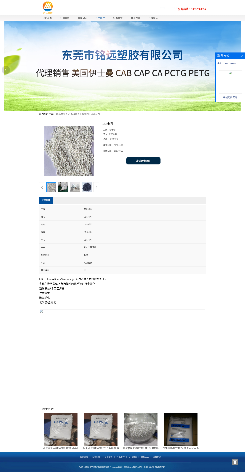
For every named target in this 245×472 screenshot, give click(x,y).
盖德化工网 (149, 467)
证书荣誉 (117, 18)
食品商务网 (160, 467)
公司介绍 (65, 18)
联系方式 (135, 18)
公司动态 (82, 18)
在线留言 (153, 18)
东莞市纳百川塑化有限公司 (91, 467)
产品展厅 (100, 18)
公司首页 (47, 18)
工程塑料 (84, 114)
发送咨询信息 (143, 161)
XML (130, 467)
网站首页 (61, 114)
